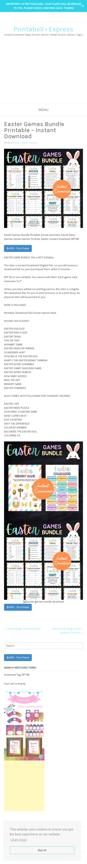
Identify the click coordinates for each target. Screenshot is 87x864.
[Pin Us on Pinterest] (47, 19)
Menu (44, 110)
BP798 (25, 674)
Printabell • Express (43, 29)
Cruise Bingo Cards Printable (22, 628)
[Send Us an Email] (36, 19)
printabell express (27, 142)
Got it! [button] (42, 850)
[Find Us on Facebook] (40, 19)
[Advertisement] (43, 76)
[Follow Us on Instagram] (44, 19)
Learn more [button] (18, 839)
